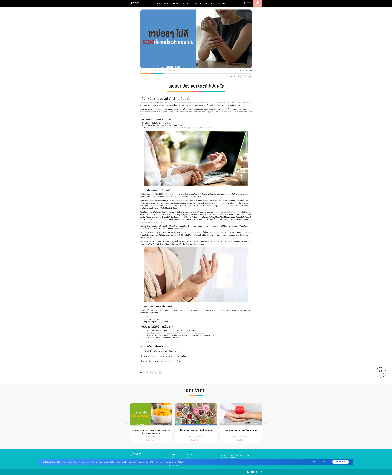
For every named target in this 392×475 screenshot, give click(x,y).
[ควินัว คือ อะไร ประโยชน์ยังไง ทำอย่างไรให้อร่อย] (151, 423)
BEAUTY (175, 3)
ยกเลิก (324, 462)
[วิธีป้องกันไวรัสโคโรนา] (196, 423)
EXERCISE (186, 3)
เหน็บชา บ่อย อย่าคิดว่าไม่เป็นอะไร (164, 70)
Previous (126, 423)
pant (146, 76)
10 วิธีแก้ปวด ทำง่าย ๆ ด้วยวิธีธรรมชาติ (159, 351)
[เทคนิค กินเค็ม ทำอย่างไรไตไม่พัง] (241, 423)
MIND (166, 3)
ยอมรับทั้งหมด (340, 462)
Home (142, 70)
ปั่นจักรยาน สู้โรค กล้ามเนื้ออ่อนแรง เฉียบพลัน (163, 356)
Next (265, 423)
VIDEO (212, 3)
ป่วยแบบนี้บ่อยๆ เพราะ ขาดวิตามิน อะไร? (160, 361)
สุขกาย (149, 70)
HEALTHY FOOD (200, 3)
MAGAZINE (222, 3)
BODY (158, 3)
